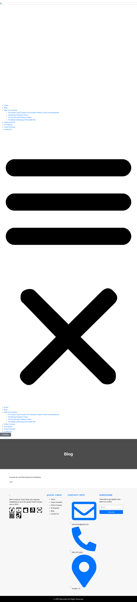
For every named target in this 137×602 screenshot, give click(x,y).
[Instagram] (11, 515)
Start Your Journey (10, 110)
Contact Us (8, 129)
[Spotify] (39, 510)
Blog (5, 108)
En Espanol (8, 124)
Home (6, 105)
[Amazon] (32, 510)
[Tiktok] (18, 515)
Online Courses (9, 122)
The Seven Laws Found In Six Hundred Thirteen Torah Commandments (33, 112)
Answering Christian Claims (18, 115)
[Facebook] (11, 510)
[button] (68, 268)
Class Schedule (9, 127)
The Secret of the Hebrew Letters (19, 117)
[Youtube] (18, 510)
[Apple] (25, 510)
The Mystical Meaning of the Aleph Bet (21, 120)
